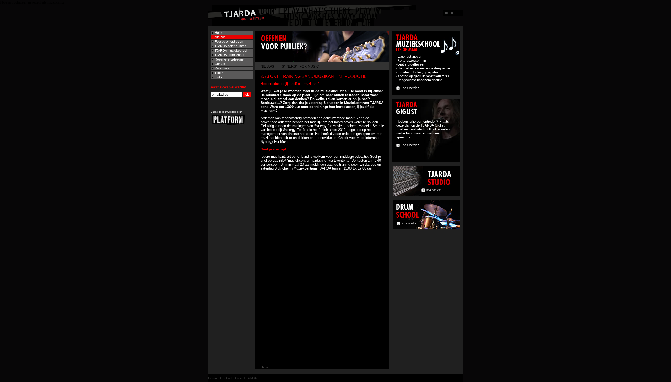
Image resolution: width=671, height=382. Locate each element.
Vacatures (222, 68)
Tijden (219, 73)
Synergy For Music (275, 142)
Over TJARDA (246, 378)
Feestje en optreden (229, 41)
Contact (220, 64)
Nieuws (220, 37)
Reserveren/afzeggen (230, 59)
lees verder (410, 88)
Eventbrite (341, 160)
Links (218, 77)
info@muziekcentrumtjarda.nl (301, 160)
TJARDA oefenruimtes (230, 46)
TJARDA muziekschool (231, 50)
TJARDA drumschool (229, 55)
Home (219, 33)
